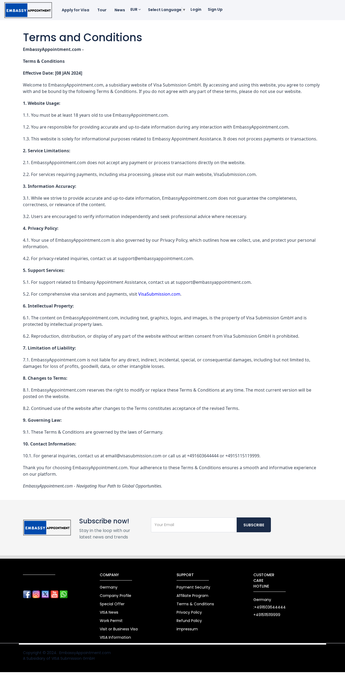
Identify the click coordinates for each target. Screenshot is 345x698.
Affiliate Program (192, 595)
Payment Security (193, 587)
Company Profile (115, 595)
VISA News (109, 612)
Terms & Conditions (195, 604)
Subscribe (253, 525)
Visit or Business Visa (119, 629)
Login (196, 9)
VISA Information (115, 637)
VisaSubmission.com (159, 294)
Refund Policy (189, 620)
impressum (187, 629)
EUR (134, 9)
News (120, 10)
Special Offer (112, 604)
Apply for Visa (75, 10)
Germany (109, 587)
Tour (101, 10)
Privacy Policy (189, 612)
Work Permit (111, 620)
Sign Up (215, 9)
